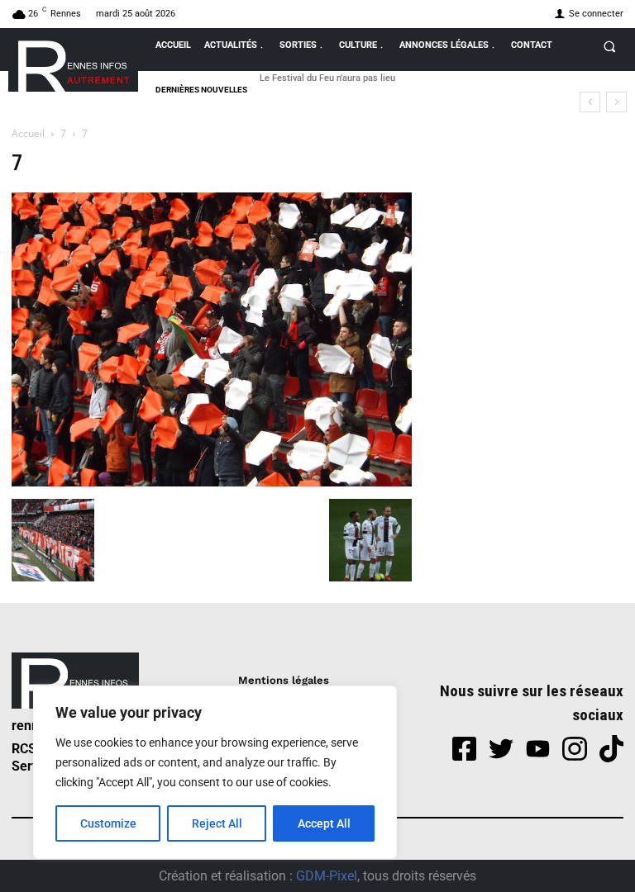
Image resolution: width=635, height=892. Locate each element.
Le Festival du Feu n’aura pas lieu (327, 78)
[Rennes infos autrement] (73, 63)
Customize (108, 823)
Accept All (324, 823)
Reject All (217, 823)
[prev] (590, 102)
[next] (616, 102)
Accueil (28, 133)
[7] (212, 482)
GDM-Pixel (326, 876)
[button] (609, 46)
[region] (215, 772)
